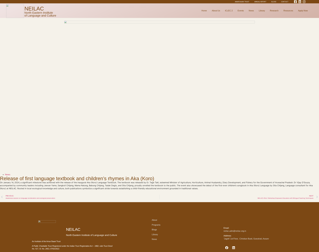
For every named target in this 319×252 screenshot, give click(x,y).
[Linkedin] (233, 248)
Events (241, 11)
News (251, 11)
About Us (216, 11)
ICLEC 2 (229, 11)
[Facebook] (227, 248)
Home (204, 11)
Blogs (154, 230)
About (154, 220)
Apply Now (303, 11)
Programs (156, 225)
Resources (288, 11)
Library (262, 11)
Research (274, 11)
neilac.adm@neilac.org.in (235, 231)
